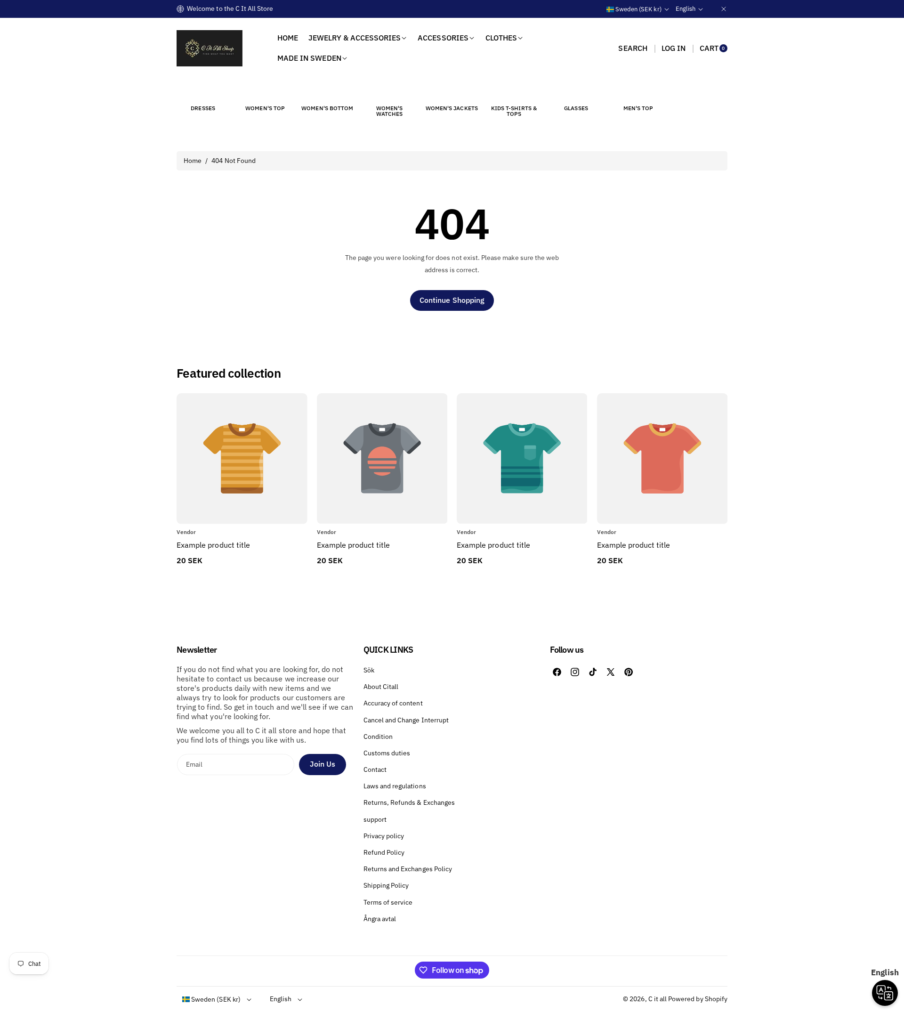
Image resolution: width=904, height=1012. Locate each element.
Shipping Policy (386, 885)
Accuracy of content (393, 703)
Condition (378, 736)
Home (193, 160)
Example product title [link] (213, 545)
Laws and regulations (394, 786)
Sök (368, 670)
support (375, 819)
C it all (657, 999)
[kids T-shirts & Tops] (513, 91)
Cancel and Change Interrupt (406, 720)
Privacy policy (383, 836)
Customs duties (387, 753)
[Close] (723, 9)
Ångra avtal (379, 919)
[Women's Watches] (389, 91)
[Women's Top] (265, 91)
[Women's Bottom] (327, 91)
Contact (375, 769)
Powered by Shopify (697, 999)
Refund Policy (384, 852)
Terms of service (388, 902)
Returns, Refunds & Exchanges (409, 802)
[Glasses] (576, 91)
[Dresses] (203, 91)
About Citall (381, 686)
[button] (632, 48)
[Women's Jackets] (451, 91)
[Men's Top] (638, 91)
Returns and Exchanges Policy (407, 869)
